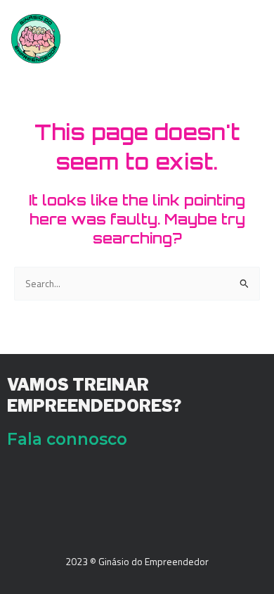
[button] (248, 33)
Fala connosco (67, 439)
